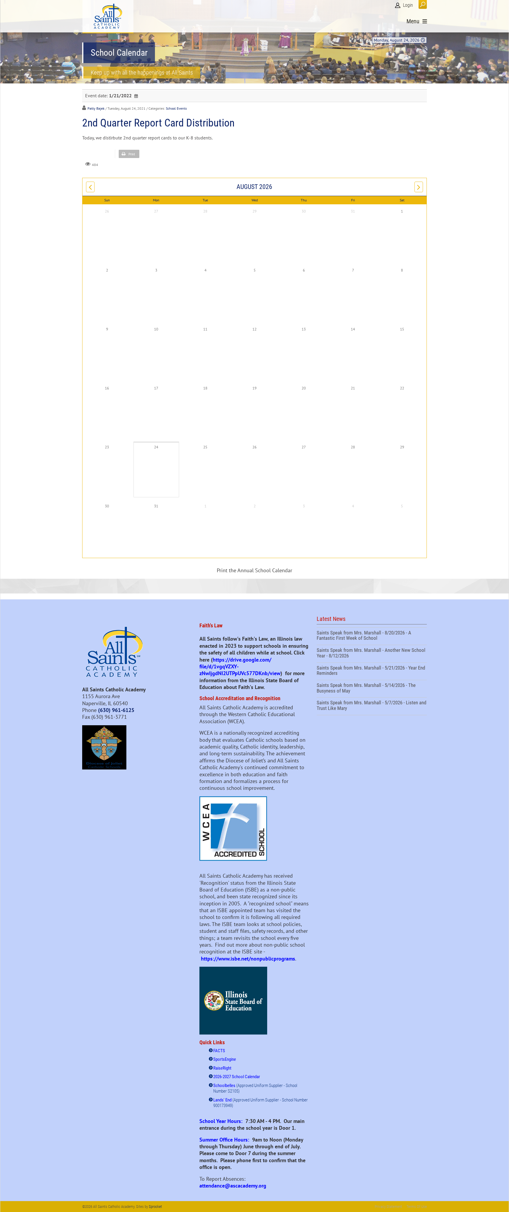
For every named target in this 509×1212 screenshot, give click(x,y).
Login (408, 5)
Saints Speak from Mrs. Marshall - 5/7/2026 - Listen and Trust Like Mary (372, 706)
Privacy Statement (388, 1206)
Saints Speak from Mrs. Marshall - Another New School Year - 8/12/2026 (372, 653)
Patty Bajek (96, 108)
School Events (176, 108)
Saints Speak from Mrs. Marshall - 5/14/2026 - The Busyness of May (372, 688)
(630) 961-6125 (116, 710)
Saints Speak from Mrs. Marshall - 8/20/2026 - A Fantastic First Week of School (372, 636)
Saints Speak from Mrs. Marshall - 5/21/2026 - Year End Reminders (372, 671)
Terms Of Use (416, 1206)
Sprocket (155, 1206)
